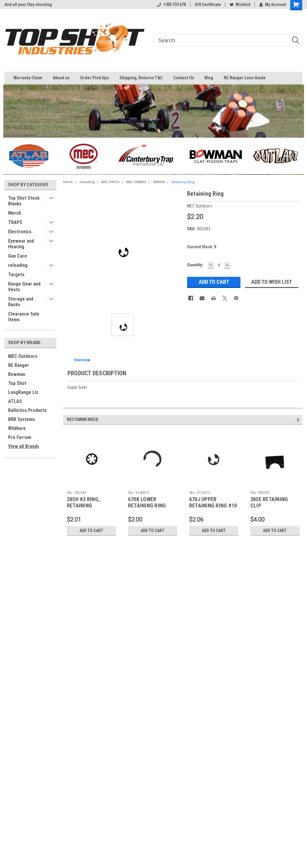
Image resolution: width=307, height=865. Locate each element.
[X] (224, 298)
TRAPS (15, 222)
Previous (293, 419)
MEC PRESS (110, 182)
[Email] (202, 298)
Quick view (91, 483)
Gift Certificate (208, 4)
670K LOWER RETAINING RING (147, 502)
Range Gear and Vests (24, 286)
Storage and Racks (20, 301)
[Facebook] (190, 298)
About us (61, 77)
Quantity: (195, 264)
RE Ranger (18, 365)
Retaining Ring (183, 182)
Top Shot (17, 383)
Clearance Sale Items (23, 316)
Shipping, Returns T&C (141, 77)
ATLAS (15, 401)
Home (68, 182)
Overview (82, 360)
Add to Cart (91, 530)
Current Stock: (201, 246)
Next (299, 419)
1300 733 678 (174, 4)
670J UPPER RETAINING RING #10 (213, 502)
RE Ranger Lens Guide (245, 77)
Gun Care (17, 256)
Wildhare (17, 428)
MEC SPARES (136, 182)
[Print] (213, 298)
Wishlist (243, 4)
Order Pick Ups (94, 77)
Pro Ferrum (19, 437)
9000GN (159, 182)
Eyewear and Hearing (21, 244)
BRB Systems (21, 419)
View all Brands (23, 446)
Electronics (19, 231)
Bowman (16, 374)
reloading (18, 265)
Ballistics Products (27, 410)
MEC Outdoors (22, 356)
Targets (16, 274)
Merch (14, 213)
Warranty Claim (27, 77)
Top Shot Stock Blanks (24, 201)
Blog (208, 77)
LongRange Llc (23, 392)
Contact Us (183, 77)
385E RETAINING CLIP (269, 502)
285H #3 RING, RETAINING (83, 502)
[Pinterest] (236, 298)
